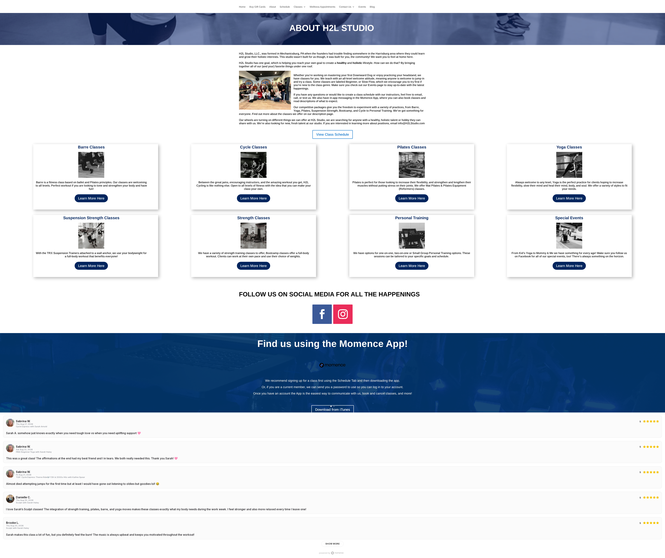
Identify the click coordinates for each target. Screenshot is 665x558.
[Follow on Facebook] (322, 314)
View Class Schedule (332, 134)
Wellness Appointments (322, 7)
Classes (298, 7)
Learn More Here (91, 198)
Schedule (285, 7)
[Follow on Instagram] (343, 314)
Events (362, 7)
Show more (332, 543)
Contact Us (345, 7)
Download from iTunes (332, 409)
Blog (372, 7)
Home (242, 7)
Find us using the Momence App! (332, 343)
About (272, 7)
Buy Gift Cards (257, 7)
